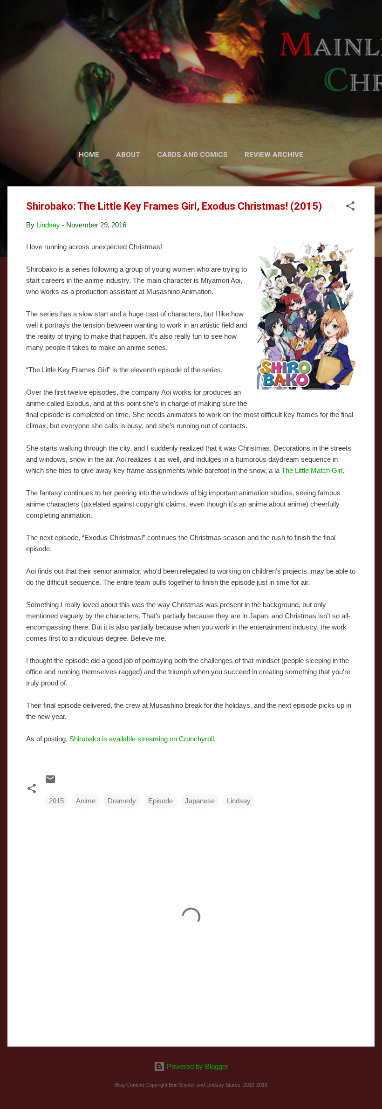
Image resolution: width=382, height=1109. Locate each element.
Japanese (200, 801)
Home (89, 155)
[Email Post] (50, 782)
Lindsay (239, 801)
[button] (350, 207)
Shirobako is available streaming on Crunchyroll (141, 739)
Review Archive (274, 155)
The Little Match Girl (311, 470)
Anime (86, 801)
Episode (160, 801)
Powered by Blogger (196, 1066)
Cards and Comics (192, 155)
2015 (56, 801)
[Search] (369, 25)
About (128, 155)
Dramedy (122, 801)
